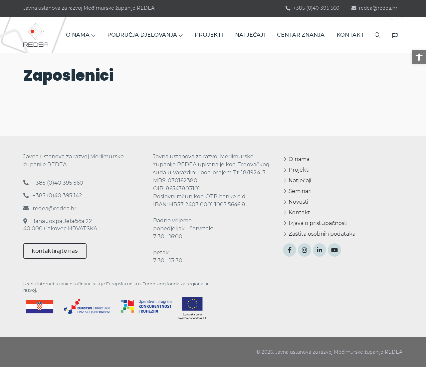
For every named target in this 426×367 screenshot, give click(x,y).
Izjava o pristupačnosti (317, 223)
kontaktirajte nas (55, 251)
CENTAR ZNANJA (300, 35)
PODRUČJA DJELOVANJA (142, 35)
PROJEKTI (209, 35)
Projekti (298, 170)
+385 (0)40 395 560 (316, 8)
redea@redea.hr (378, 8)
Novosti (297, 202)
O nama (298, 159)
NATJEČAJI (250, 35)
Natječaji (299, 180)
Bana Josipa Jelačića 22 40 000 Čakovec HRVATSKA (60, 225)
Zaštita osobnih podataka (321, 234)
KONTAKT (350, 35)
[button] (419, 57)
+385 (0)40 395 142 (56, 195)
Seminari (299, 191)
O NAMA (78, 35)
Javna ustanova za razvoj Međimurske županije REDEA (88, 8)
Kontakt (298, 212)
